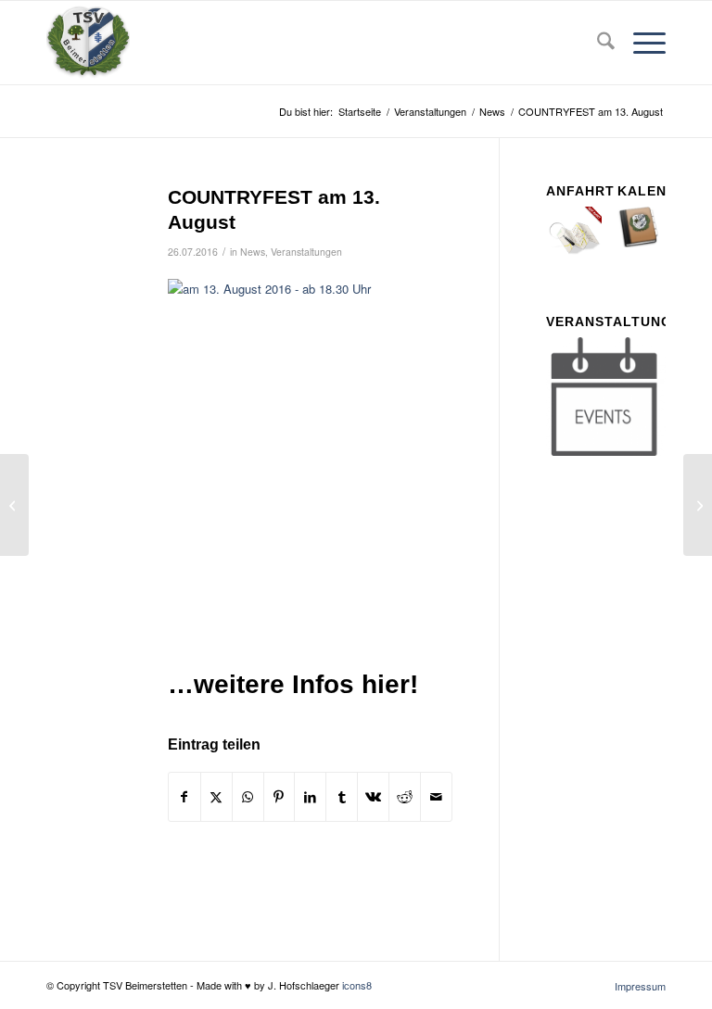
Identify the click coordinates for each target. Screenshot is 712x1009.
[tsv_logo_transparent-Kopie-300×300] (88, 42)
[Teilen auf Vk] (373, 797)
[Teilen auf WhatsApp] (248, 797)
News (252, 252)
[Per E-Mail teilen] (436, 797)
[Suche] (596, 42)
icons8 (357, 984)
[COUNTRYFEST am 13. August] (83, 227)
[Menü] (640, 42)
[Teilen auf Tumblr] (341, 797)
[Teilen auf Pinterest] (279, 797)
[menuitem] (596, 42)
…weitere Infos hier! (293, 684)
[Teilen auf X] (216, 797)
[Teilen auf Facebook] (184, 797)
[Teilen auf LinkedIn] (310, 797)
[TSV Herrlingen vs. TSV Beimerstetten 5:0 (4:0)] (14, 505)
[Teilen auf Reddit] (404, 797)
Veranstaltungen (306, 252)
